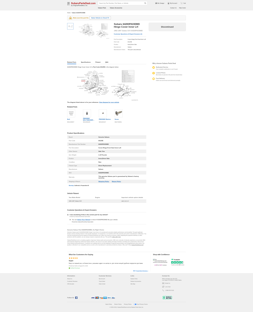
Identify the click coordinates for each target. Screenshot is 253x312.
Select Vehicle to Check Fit (100, 18)
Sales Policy (108, 304)
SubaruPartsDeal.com (137, 245)
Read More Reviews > (142, 271)
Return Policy (116, 181)
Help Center (182, 8)
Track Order (102, 281)
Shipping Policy (103, 181)
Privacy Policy (127, 304)
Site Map (132, 284)
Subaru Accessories (116, 8)
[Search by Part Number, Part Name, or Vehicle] (145, 3)
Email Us (167, 283)
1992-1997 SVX (116, 237)
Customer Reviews (72, 281)
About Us (69, 278)
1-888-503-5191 (169, 290)
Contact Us (173, 8)
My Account (102, 278)
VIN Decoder (70, 284)
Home (68, 12)
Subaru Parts (102, 8)
